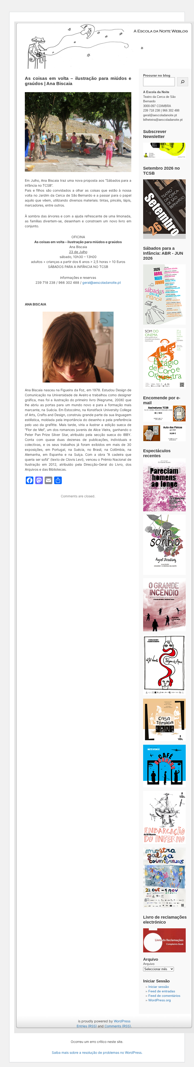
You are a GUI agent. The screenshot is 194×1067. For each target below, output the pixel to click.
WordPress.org (159, 1000)
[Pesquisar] (182, 81)
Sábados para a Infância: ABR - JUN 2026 (163, 253)
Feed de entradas (161, 991)
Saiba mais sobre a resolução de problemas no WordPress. (97, 1052)
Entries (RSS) (87, 1026)
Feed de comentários (164, 996)
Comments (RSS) (118, 1026)
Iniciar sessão (158, 987)
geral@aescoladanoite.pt (101, 282)
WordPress (122, 1021)
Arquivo (148, 964)
